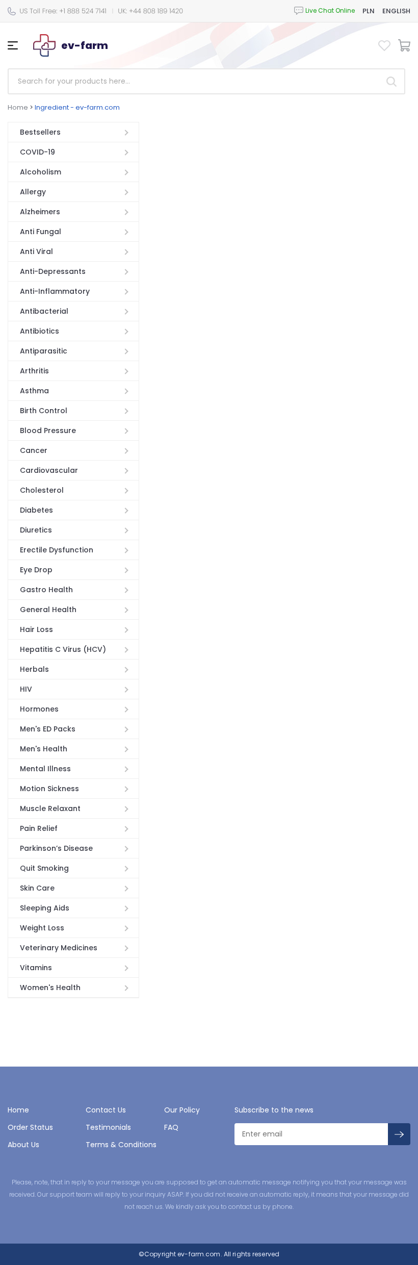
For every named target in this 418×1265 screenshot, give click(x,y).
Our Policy (182, 1110)
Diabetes (36, 510)
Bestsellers (40, 132)
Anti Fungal (40, 231)
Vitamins (36, 968)
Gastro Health (46, 590)
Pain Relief (39, 828)
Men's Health (43, 749)
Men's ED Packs (47, 729)
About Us (23, 1145)
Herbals (34, 669)
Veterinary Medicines (58, 948)
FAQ (171, 1127)
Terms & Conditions (121, 1145)
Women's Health (50, 987)
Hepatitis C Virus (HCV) (63, 649)
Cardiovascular (49, 470)
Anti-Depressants (53, 271)
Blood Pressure (48, 430)
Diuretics (36, 530)
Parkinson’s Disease (56, 848)
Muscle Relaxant (50, 808)
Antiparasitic (43, 351)
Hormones (39, 709)
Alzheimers (40, 212)
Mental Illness (45, 769)
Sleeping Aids (44, 908)
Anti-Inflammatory (55, 291)
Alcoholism (40, 172)
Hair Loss (36, 629)
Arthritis (34, 371)
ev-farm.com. (199, 1254)
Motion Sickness (49, 788)
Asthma (34, 391)
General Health (48, 609)
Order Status (30, 1127)
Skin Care (37, 888)
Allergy (33, 192)
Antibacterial (44, 311)
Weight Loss (42, 928)
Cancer (33, 450)
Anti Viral (36, 251)
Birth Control (43, 411)
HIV (26, 689)
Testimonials (108, 1127)
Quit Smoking (44, 868)
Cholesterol (42, 490)
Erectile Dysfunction (56, 550)
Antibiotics (39, 331)
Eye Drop (36, 570)
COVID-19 (37, 152)
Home (18, 107)
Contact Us (106, 1110)
